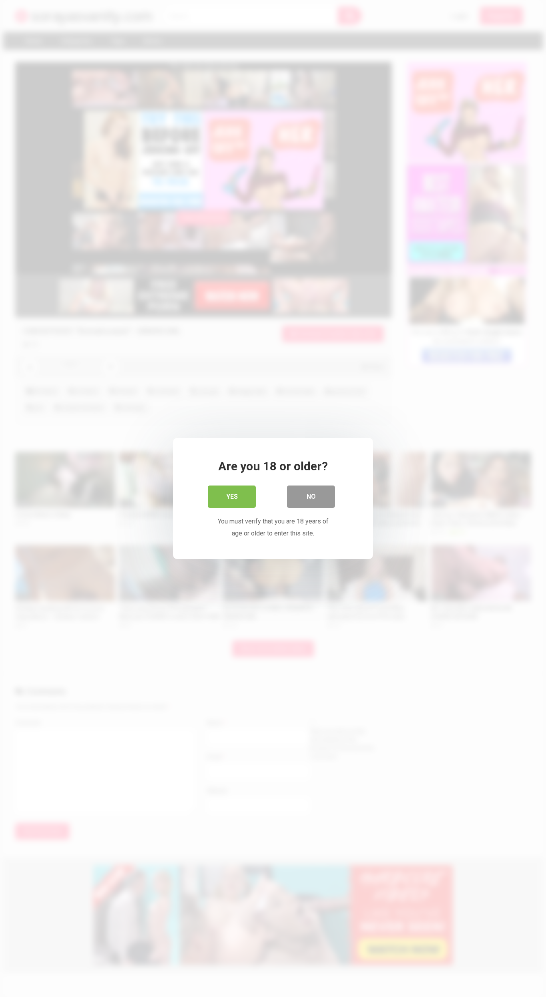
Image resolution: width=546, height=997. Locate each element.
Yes (232, 496)
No (311, 496)
